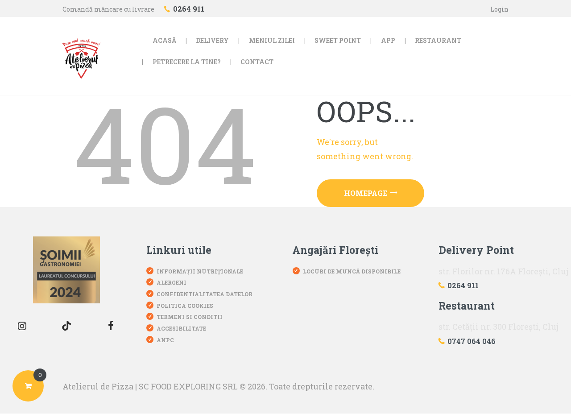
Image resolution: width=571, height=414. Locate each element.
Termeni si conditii (190, 316)
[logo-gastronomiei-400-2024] (66, 269)
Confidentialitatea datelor (204, 294)
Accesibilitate (181, 328)
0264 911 (463, 285)
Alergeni (171, 282)
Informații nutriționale (200, 271)
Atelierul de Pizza (97, 386)
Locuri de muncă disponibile (352, 271)
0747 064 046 (471, 341)
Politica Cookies (185, 305)
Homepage (365, 193)
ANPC (165, 340)
